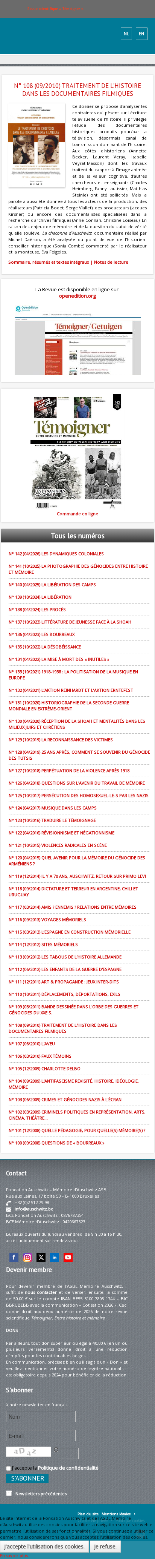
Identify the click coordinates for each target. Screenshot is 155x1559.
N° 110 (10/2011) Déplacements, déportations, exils (64, 994)
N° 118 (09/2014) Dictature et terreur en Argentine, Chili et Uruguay (73, 891)
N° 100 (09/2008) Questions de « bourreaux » (57, 1143)
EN (141, 33)
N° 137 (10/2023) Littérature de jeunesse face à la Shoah (70, 622)
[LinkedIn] (54, 1256)
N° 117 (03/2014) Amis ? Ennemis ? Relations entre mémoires (73, 907)
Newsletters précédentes (39, 1493)
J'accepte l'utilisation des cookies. (44, 1546)
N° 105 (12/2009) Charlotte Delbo (45, 1068)
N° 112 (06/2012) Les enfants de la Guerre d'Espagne (65, 969)
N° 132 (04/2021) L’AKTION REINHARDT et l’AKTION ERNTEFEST (71, 690)
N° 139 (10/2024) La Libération (40, 597)
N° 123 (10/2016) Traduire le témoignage (52, 820)
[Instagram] (27, 1256)
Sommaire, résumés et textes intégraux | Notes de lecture (68, 262)
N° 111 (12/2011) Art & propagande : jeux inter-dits (64, 982)
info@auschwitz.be (34, 1209)
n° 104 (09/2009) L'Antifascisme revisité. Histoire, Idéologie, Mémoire (74, 1084)
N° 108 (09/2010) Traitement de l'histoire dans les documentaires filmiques (63, 1028)
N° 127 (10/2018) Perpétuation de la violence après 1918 (69, 770)
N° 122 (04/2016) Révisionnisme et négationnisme (61, 833)
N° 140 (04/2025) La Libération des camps (52, 584)
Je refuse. (105, 1546)
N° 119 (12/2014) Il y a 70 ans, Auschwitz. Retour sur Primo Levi (77, 876)
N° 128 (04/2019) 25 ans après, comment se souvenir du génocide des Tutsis (79, 755)
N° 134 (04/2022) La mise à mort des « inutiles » (59, 659)
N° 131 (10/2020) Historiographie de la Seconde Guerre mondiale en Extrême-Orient (69, 705)
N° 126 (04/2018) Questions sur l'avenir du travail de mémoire (77, 783)
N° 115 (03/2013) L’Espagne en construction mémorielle (70, 932)
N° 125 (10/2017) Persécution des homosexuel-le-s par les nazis (79, 795)
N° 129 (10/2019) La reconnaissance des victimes (61, 739)
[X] (41, 1256)
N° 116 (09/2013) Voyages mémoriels (47, 919)
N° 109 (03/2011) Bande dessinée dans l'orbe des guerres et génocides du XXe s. (73, 1009)
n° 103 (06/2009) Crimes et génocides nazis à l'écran (65, 1099)
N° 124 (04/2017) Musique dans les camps (53, 808)
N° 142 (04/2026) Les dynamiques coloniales (56, 553)
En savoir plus (14, 1555)
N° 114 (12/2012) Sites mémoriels (43, 944)
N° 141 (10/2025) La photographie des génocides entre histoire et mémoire (78, 569)
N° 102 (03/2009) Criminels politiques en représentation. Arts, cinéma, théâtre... (77, 1115)
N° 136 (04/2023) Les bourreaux (41, 634)
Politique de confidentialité (68, 1467)
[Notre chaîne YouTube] (68, 1256)
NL (126, 33)
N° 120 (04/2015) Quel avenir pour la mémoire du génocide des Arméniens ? (77, 860)
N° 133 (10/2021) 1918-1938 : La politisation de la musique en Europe (73, 674)
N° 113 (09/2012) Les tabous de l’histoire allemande (65, 957)
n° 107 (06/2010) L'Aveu (32, 1043)
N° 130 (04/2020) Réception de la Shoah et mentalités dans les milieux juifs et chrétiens (77, 724)
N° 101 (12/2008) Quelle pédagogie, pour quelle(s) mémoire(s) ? (77, 1130)
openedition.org (77, 295)
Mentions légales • (118, 1514)
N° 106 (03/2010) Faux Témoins (40, 1056)
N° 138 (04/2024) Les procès (37, 609)
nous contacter (41, 1292)
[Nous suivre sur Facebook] (14, 1256)
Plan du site (88, 1514)
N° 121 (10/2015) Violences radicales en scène (58, 845)
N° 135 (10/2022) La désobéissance (45, 647)
